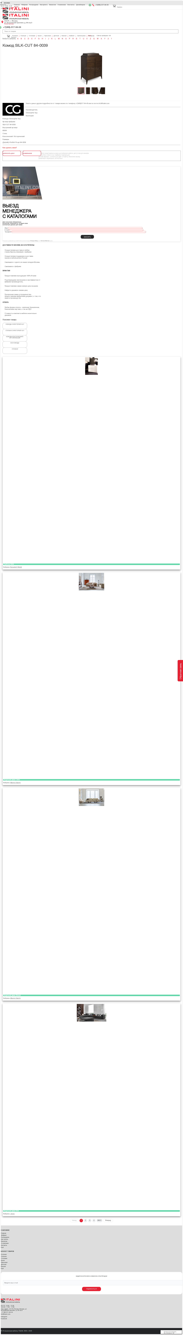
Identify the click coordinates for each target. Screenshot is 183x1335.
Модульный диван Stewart (12, 995)
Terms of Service (45, 240)
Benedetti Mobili (16, 567)
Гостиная (4, 1254)
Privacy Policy (34, 240)
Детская (3, 1264)
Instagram (4, 1316)
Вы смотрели (168, 1333)
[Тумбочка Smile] (91, 459)
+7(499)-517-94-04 (101, 5)
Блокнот (166, 1331)
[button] (4, 68)
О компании (62, 4)
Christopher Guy (31, 113)
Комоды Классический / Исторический (15, 337)
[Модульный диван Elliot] (91, 1106)
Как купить (44, 4)
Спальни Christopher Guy (15, 330)
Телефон (8, 232)
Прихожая (4, 1262)
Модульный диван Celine (12, 779)
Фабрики (24, 4)
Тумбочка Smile (9, 564)
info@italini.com (103, 103)
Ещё (2, 1247)
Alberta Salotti (15, 783)
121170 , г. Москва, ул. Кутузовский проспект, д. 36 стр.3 (18, 21)
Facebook (4, 1318)
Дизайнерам (80, 4)
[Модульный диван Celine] (91, 675)
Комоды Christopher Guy (12, 119)
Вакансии (52, 4)
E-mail (7, 230)
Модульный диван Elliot (11, 1211)
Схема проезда (9, 24)
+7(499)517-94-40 (82, 103)
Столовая (4, 1258)
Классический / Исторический (14, 136)
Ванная (3, 1266)
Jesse (12, 1214)
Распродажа (33, 4)
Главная (17, 4)
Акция (16, 7)
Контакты (70, 4)
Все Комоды (14, 343)
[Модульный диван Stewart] (91, 890)
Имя (6, 228)
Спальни (15, 349)
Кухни (3, 1260)
